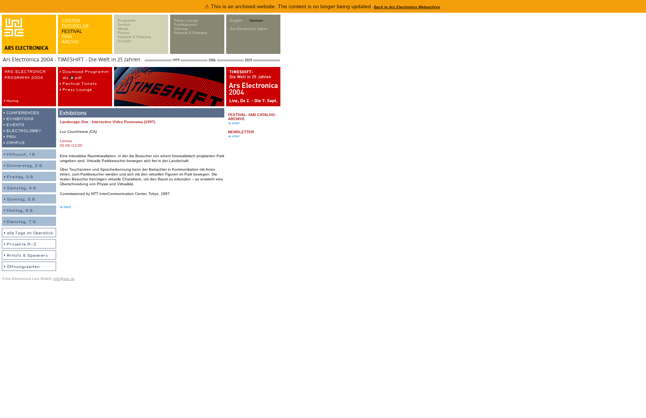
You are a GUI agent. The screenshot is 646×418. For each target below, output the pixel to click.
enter (235, 123)
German (256, 20)
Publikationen (185, 24)
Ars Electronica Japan (249, 29)
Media (123, 29)
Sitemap (181, 29)
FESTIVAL (72, 31)
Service (124, 24)
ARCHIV (70, 42)
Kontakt (124, 41)
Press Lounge (186, 20)
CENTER (71, 21)
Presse (124, 33)
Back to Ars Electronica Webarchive (407, 7)
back (66, 207)
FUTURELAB (75, 26)
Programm (126, 20)
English (236, 20)
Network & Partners (134, 37)
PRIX (67, 36)
